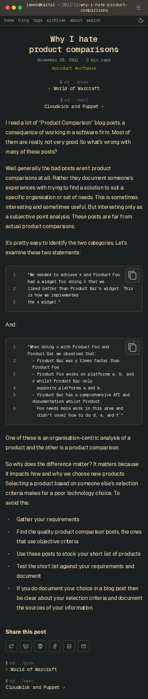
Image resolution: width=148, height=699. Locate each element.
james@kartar (40, 4)
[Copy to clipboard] (132, 275)
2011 (67, 4)
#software (85, 68)
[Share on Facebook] (55, 646)
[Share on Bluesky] (26, 646)
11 (76, 4)
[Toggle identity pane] (138, 7)
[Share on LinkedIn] (69, 646)
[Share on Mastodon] (40, 646)
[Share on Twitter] (11, 646)
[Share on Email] (83, 646)
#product (62, 68)
